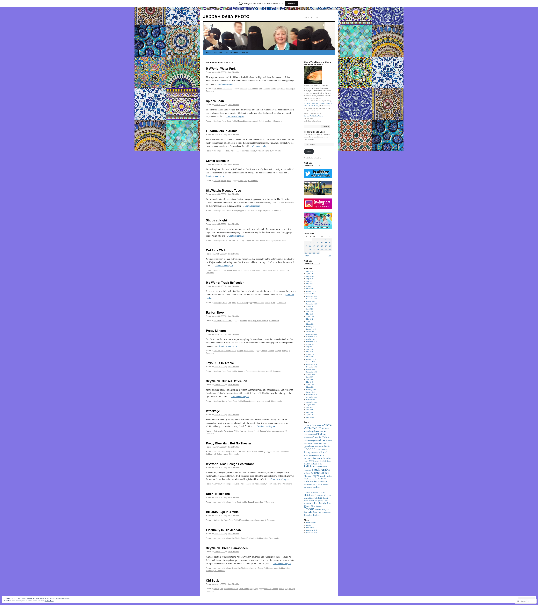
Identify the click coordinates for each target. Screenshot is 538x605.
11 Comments (276, 401)
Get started (291, 3)
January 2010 (310, 362)
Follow (309, 151)
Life (215, 88)
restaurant (260, 151)
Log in (308, 525)
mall (214, 454)
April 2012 (310, 321)
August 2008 (310, 404)
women (289, 88)
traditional (309, 481)
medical (268, 121)
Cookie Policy (49, 601)
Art (323, 428)
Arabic (254, 371)
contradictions (309, 498)
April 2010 (310, 354)
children (313, 434)
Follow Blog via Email (314, 131)
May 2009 (309, 382)
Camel (241, 180)
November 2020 (311, 299)
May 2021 (309, 283)
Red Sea (317, 463)
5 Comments (253, 180)
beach (327, 428)
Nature (223, 180)
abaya (252, 270)
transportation (265, 431)
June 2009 (309, 379)
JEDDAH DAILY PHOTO (226, 16)
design (312, 440)
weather (320, 484)
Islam (327, 446)
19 (330, 246)
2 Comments (276, 210)
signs (267, 151)
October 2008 (310, 399)
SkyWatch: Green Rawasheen (227, 548)
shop (278, 88)
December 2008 (311, 394)
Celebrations (319, 495)
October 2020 (310, 301)
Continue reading (227, 83)
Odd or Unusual (316, 506)
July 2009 (309, 377)
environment (259, 302)
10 (322, 242)
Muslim (327, 458)
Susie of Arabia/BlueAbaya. (313, 116)
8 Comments (277, 121)
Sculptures (317, 473)
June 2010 (309, 349)
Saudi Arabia (227, 88)
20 (306, 249)
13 (306, 246)
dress (265, 270)
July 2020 (309, 309)
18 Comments (219, 570)
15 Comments (275, 151)
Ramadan (308, 463)
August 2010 (310, 344)
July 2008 (309, 407)
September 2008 (311, 402)
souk (291, 588)
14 (310, 246)
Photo (219, 88)
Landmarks (308, 503)
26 (330, 249)
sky (321, 476)
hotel (316, 446)
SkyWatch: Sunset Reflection (226, 381)
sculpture (307, 473)
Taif (245, 180)
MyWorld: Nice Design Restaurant (230, 464)
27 (306, 253)
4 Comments (281, 302)
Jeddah (267, 88)
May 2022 (309, 271)
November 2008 (311, 397)
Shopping (240, 240)
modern (269, 484)
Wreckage (213, 411)
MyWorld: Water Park (221, 68)
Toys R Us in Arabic (220, 363)
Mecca (306, 455)
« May (306, 255)
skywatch (266, 210)
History (234, 568)
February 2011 (311, 329)
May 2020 (309, 314)
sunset (267, 401)
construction (308, 437)
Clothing (217, 270)
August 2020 (310, 306)
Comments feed (311, 530)
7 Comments (276, 371)
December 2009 (311, 364)
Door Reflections (218, 493)
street (310, 479)
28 (310, 253)
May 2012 (309, 319)
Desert (325, 498)
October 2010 (310, 339)
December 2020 (311, 296)
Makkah (313, 452)
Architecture (218, 350)
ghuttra (319, 443)
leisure (273, 88)
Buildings (217, 121)
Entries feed (310, 527)
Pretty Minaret (216, 330)
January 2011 (310, 331)
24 (322, 249)
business (243, 88)
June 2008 (309, 409)
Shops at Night (216, 220)
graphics (325, 443)
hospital (255, 121)
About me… (218, 52)
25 (326, 249)
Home (208, 52)
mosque (254, 210)
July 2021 (309, 278)
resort (316, 467)
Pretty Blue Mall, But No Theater (228, 443)
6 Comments (234, 454)
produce (317, 461)
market (281, 588)
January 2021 (310, 294)
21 (310, 249)
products (323, 460)
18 (326, 246)
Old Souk (212, 580)
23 (318, 249)
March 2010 (310, 357)
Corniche (317, 437)
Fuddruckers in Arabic (221, 131)
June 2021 (309, 281)
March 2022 (310, 276)
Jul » (330, 255)
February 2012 (311, 326)
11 (326, 242)
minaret (271, 350)
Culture (224, 240)
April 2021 (310, 286)
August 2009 (310, 374)
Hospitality (319, 500)
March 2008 (310, 417)
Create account (311, 522)
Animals (217, 180)
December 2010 (311, 334)
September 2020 (311, 304)
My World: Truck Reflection (225, 282)
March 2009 (310, 387)
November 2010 (311, 336)
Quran (329, 461)
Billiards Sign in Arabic (222, 512)
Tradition (243, 431)
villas (311, 484)
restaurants (307, 470)
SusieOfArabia (233, 72)
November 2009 (311, 367)
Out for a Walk (216, 250)
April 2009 (310, 384)
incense (321, 446)
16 (318, 246)
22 (314, 249)
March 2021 (310, 289)
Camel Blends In (217, 160)
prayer (260, 210)
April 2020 (310, 316)
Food (223, 151)
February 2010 (311, 359)
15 (314, 246)
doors (317, 441)
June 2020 (309, 311)
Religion (240, 350)
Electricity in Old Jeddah (223, 530)
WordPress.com (311, 533)
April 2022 (310, 273)
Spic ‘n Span (215, 101)
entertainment (253, 88)
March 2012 (310, 324)
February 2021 (311, 291)
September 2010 (311, 341)
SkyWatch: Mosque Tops (223, 190)
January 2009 (310, 392)
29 (314, 253)
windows (326, 484)
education (329, 440)
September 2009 (311, 372)
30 (318, 253)
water (283, 88)
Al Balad (313, 425)
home (276, 568)
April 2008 (310, 415)
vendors (306, 484)
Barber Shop (215, 312)
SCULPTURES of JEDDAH (237, 52)
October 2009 (310, 369)
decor (306, 440)
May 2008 (309, 412)
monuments (309, 458)
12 (330, 242)
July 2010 (309, 346)
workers (265, 320)
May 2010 (309, 352)
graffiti (270, 270)
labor (318, 449)
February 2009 (311, 389)
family (261, 88)
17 (322, 246)
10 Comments (287, 484)
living (273, 302)
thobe (323, 478)
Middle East (228, 588)
